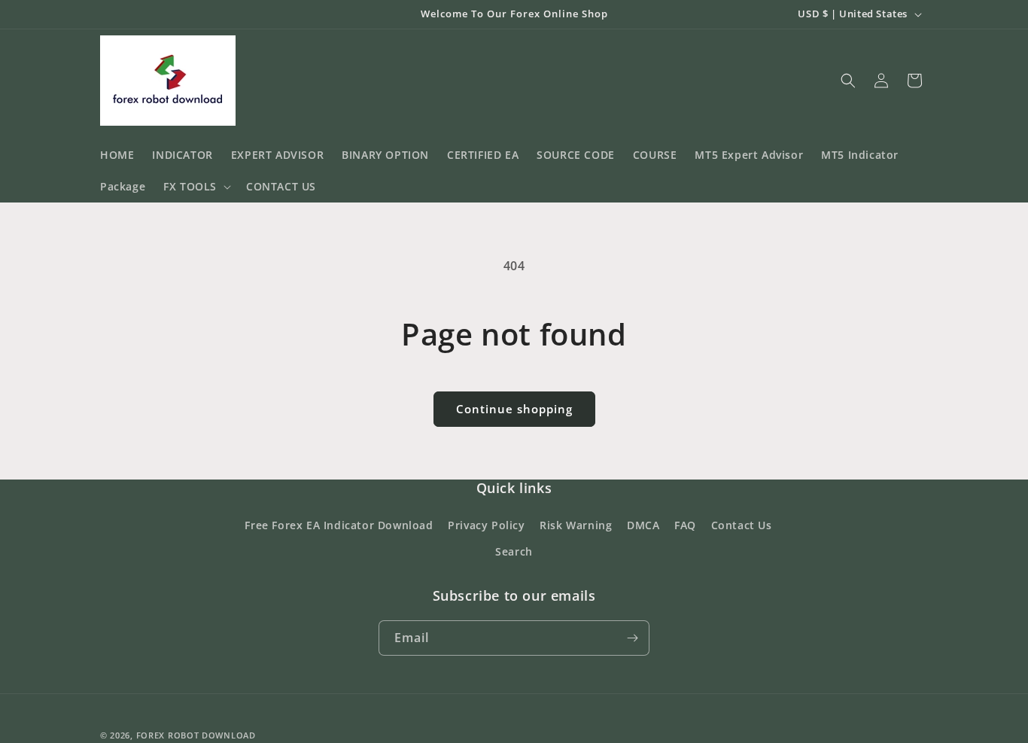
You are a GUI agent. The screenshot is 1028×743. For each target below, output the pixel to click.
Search (514, 551)
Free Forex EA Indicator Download (339, 525)
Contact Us (741, 525)
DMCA (643, 525)
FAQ (685, 525)
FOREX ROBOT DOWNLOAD (196, 735)
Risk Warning (576, 525)
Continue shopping (514, 408)
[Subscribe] (632, 638)
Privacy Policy (486, 525)
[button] (195, 186)
